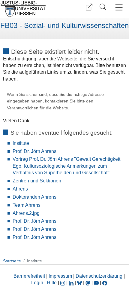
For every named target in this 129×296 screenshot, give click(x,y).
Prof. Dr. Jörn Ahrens (34, 151)
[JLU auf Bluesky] (80, 282)
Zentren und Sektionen (37, 180)
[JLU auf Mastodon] (89, 282)
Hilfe (52, 282)
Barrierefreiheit (29, 276)
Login (37, 282)
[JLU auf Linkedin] (72, 282)
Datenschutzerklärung (99, 276)
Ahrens (20, 188)
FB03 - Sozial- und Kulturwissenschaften (64, 25)
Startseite (12, 260)
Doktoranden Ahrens (34, 197)
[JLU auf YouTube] (96, 282)
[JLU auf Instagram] (63, 282)
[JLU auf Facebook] (104, 282)
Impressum (60, 276)
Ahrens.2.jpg (26, 213)
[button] (89, 7)
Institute (21, 143)
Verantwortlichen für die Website (37, 108)
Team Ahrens (26, 205)
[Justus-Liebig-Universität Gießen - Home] (31, 9)
